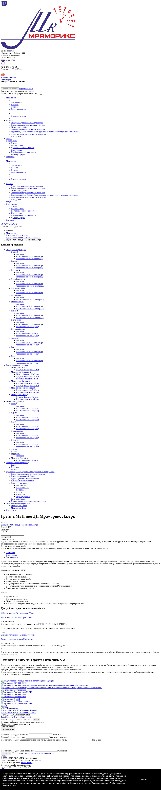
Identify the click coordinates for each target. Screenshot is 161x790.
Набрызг (15, 270)
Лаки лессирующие (19, 483)
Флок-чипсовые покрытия (17, 503)
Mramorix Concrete (19, 458)
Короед (14, 261)
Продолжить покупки (10, 89)
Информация (11, 141)
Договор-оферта (18, 154)
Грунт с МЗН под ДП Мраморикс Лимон (18, 712)
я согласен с (34, 753)
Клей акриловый (18, 499)
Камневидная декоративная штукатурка (28, 125)
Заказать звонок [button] (8, 539)
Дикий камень (17, 279)
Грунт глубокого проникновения (25, 478)
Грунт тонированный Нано (22, 476)
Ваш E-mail (96, 740)
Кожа (13, 404)
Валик (14, 252)
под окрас (20, 254)
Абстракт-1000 (17, 288)
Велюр (14, 469)
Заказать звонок (8, 727)
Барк (13, 356)
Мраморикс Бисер (19, 395)
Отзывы (14, 107)
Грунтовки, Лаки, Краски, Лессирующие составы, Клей (30, 472)
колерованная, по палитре (27, 408)
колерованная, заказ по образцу (29, 259)
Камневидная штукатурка (17, 365)
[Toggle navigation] (41, 94)
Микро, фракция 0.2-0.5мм (27, 374)
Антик (14, 449)
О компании (16, 102)
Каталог (9, 120)
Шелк (13, 465)
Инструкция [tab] (11, 555)
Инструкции (16, 150)
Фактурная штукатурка (16, 250)
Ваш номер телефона (58, 737)
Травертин (16, 338)
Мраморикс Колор (19, 506)
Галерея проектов (18, 109)
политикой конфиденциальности (39, 753)
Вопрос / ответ (17, 145)
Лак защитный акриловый (22, 481)
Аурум (19, 492)
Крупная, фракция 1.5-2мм (27, 383)
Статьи (14, 143)
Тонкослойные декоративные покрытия (28, 129)
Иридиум (20, 490)
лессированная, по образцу (27, 327)
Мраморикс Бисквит (20, 381)
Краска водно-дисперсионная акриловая (28, 501)
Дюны (14, 311)
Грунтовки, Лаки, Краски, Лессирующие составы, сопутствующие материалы (44, 132)
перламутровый (23, 497)
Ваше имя (57, 734)
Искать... (5, 719)
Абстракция (16, 295)
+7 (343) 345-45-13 (9, 224)
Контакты (10, 157)
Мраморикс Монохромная (22, 388)
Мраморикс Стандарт (20, 372)
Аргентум (20, 494)
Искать (36, 720)
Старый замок (17, 431)
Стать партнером (18, 116)
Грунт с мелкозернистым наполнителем (28, 474)
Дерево (14, 413)
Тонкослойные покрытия (17, 463)
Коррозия (15, 453)
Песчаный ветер (18, 329)
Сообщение (63, 751)
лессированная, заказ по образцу (30, 286)
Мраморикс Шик (18, 367)
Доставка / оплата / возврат (22, 148)
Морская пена (17, 302)
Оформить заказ (26, 89)
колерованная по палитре (27, 333)
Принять (143, 779)
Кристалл (15, 467)
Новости (14, 104)
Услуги (9, 138)
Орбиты (14, 440)
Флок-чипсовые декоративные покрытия (28, 134)
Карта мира (16, 320)
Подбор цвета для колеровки (23, 152)
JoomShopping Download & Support (16, 717)
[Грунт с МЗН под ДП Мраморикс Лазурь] (19, 525)
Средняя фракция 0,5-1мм (27, 397)
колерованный (22, 487)
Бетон (14, 347)
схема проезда (27, 763)
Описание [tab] (10, 553)
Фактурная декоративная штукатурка (27, 123)
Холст (14, 422)
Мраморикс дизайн (19, 127)
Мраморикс (11, 98)
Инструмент (16, 136)
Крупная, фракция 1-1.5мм (27, 379)
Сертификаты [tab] (12, 557)
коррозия (20, 456)
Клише (14, 451)
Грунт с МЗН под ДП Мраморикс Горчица (19, 710)
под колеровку (22, 485)
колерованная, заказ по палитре (29, 256)
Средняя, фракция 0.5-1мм (27, 370)
